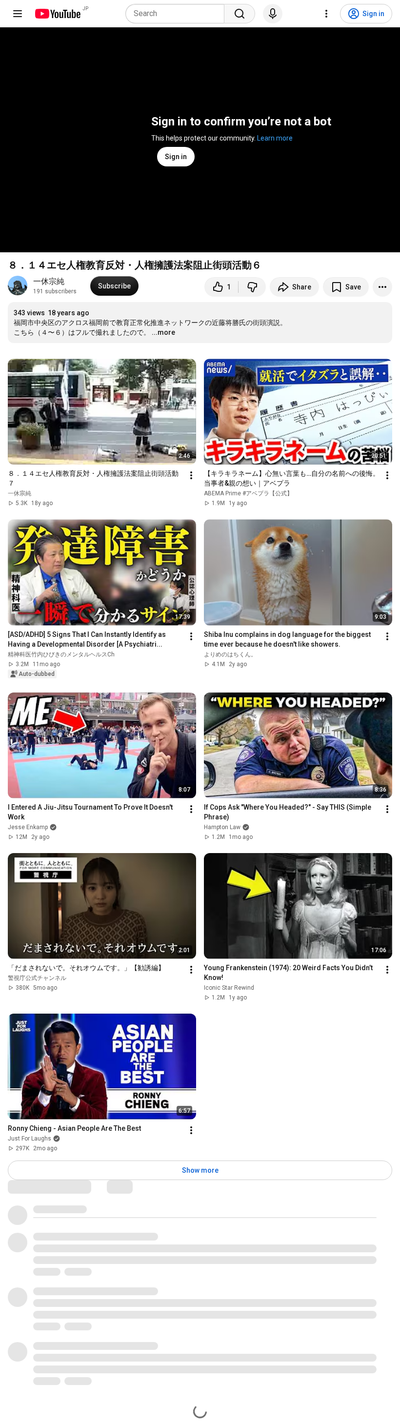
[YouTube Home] (57, 13)
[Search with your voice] (272, 13)
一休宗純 (48, 281)
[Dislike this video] (252, 287)
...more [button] (163, 332)
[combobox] (178, 14)
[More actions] (382, 287)
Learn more (275, 138)
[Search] (239, 13)
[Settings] (326, 14)
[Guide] (17, 14)
